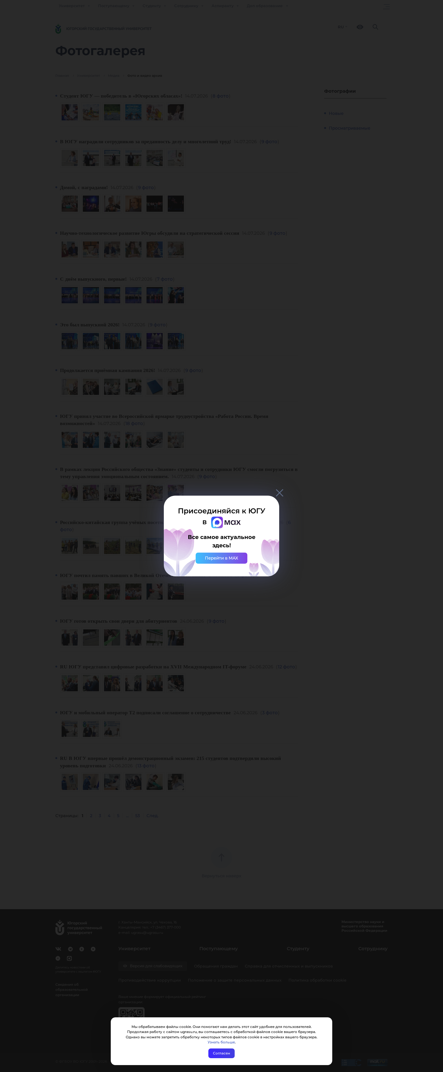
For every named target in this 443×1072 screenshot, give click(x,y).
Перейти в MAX (221, 558)
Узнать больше (221, 1042)
